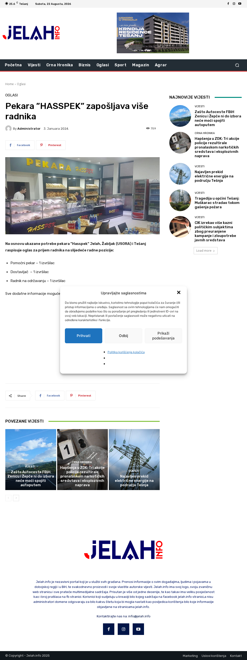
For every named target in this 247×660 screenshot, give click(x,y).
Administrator (29, 128)
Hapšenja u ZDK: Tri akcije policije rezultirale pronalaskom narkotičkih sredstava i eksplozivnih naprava (82, 476)
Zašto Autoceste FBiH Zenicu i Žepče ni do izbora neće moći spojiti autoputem (30, 478)
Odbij (123, 335)
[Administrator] (9, 128)
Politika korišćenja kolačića (126, 352)
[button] (179, 293)
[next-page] (16, 498)
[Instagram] (234, 4)
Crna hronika (82, 462)
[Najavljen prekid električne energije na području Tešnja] (134, 459)
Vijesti (30, 466)
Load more (204, 251)
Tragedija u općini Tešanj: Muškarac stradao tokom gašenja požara (217, 202)
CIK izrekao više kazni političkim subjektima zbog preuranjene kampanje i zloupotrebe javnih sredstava (215, 231)
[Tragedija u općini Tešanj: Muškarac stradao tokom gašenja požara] (180, 200)
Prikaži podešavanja (163, 335)
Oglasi (21, 84)
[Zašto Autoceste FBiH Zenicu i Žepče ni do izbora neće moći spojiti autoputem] (30, 459)
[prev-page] (8, 498)
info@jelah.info (139, 616)
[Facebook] (228, 4)
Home (9, 84)
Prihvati (83, 335)
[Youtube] (240, 4)
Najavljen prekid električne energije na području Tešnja (134, 480)
